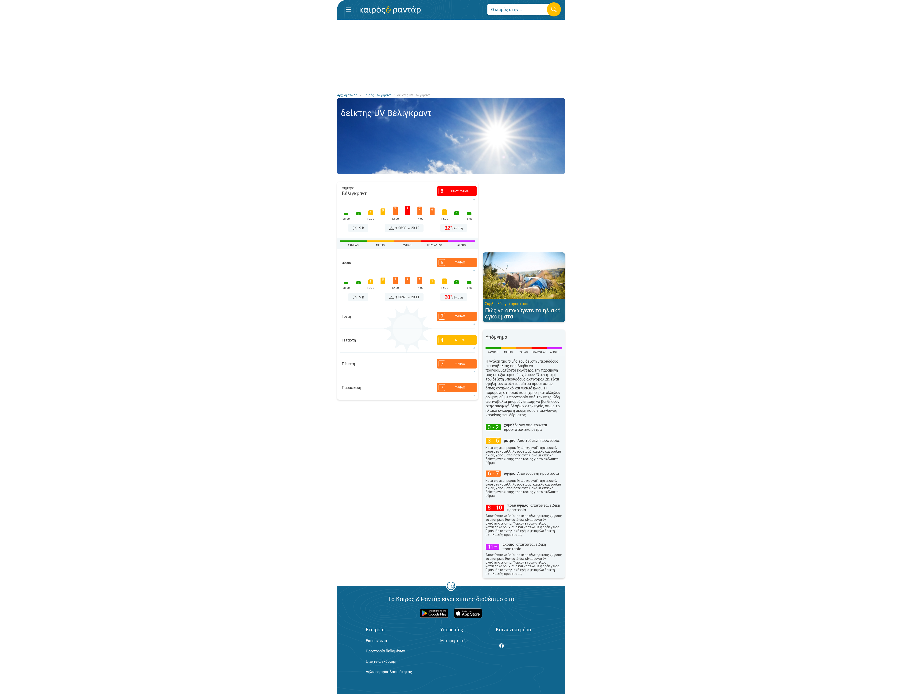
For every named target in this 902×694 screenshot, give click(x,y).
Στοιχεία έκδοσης (381, 661)
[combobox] (520, 9)
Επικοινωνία (376, 641)
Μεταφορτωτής (454, 641)
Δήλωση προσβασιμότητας (389, 672)
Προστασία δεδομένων (385, 651)
